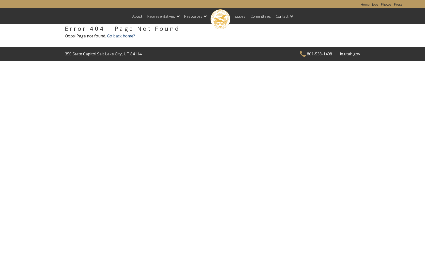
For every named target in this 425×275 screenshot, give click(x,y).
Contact (282, 16)
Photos (386, 4)
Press (398, 4)
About (137, 16)
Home (365, 4)
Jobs (375, 4)
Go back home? (121, 36)
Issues (239, 16)
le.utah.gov (350, 54)
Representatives (161, 16)
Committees (260, 16)
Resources (193, 16)
